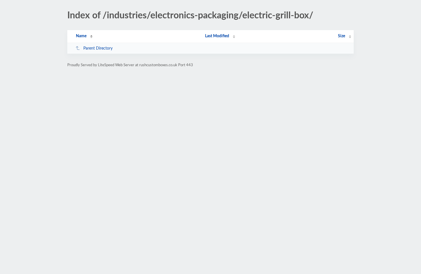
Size (341, 36)
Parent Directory (98, 48)
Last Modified (217, 36)
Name (81, 36)
